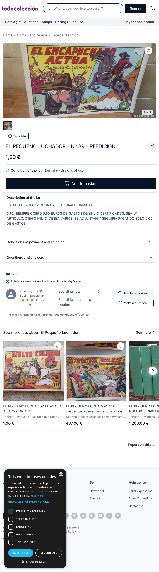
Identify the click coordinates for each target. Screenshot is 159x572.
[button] (79, 197)
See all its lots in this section (75, 302)
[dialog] (35, 518)
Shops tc (96, 498)
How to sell (97, 491)
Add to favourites (135, 293)
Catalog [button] (11, 22)
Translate (19, 136)
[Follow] (148, 50)
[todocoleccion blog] (118, 516)
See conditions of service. (71, 314)
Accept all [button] (21, 553)
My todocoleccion (139, 22)
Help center (138, 482)
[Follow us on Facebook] (74, 516)
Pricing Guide (65, 22)
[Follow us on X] (83, 516)
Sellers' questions (140, 491)
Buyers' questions (141, 498)
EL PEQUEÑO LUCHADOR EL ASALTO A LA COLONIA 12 (33, 408)
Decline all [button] (48, 553)
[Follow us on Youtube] (101, 516)
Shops (47, 22)
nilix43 (11, 274)
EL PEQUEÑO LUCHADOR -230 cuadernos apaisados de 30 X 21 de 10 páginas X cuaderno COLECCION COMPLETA (94, 409)
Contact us (136, 506)
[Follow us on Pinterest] (92, 516)
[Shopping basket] (153, 8)
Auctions (31, 22)
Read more (37, 495)
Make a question (135, 303)
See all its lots (70, 291)
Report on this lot (142, 445)
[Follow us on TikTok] (109, 516)
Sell (82, 22)
